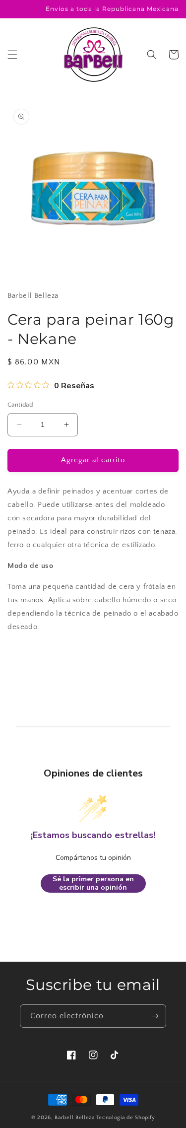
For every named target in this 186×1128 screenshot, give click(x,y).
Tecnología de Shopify (125, 1118)
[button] (12, 55)
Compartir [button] (35, 656)
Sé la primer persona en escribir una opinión (93, 883)
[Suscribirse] (155, 1016)
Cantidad (20, 404)
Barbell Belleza (75, 1118)
